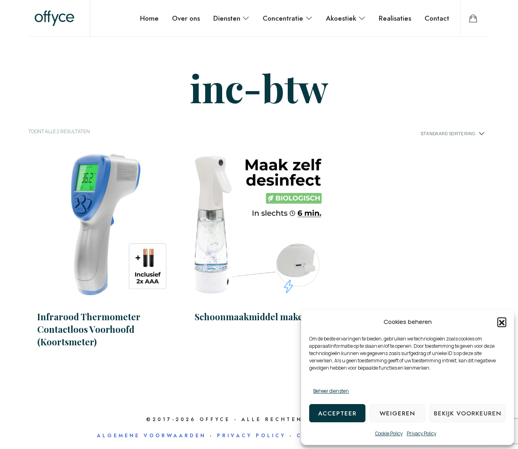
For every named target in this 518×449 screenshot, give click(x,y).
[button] (502, 322)
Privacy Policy (421, 433)
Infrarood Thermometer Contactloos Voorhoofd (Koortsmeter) (88, 329)
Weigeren (397, 413)
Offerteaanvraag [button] (101, 224)
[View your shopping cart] (473, 18)
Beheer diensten (331, 390)
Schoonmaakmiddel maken (251, 317)
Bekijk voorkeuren (467, 413)
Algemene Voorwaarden (151, 435)
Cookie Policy (389, 433)
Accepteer (337, 413)
